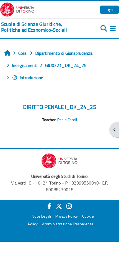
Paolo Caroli (67, 120)
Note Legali (41, 216)
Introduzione (31, 77)
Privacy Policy (66, 216)
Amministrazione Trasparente (68, 224)
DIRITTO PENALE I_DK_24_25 (59, 107)
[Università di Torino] (17, 9)
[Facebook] (49, 206)
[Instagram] (69, 206)
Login (109, 9)
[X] (59, 206)
